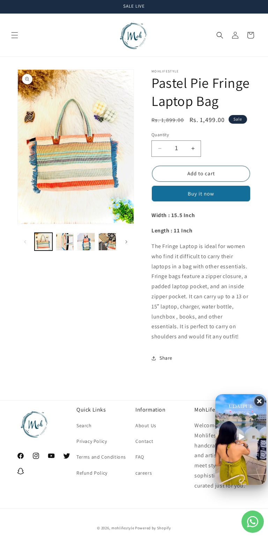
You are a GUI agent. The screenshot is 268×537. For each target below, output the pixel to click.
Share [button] (165, 358)
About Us (145, 425)
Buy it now (201, 193)
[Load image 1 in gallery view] (43, 242)
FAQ (139, 457)
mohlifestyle (122, 528)
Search (84, 425)
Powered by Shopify (153, 528)
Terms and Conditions (101, 457)
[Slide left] (25, 242)
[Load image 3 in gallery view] (86, 242)
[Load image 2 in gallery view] (65, 242)
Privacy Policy (91, 441)
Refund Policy (91, 473)
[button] (14, 35)
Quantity (160, 135)
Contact (144, 441)
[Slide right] (126, 242)
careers (143, 473)
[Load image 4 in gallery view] (107, 242)
